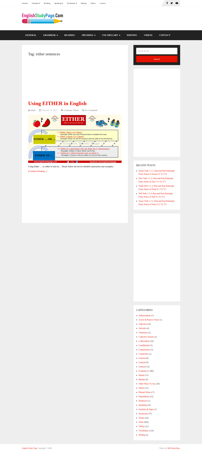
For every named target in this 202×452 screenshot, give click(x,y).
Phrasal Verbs (144, 392)
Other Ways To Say (147, 384)
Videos (93, 3)
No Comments (91, 110)
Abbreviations (145, 315)
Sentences (143, 401)
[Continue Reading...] (37, 171)
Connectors (143, 354)
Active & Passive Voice (149, 320)
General (25, 3)
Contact (103, 3)
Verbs (141, 422)
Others (76, 110)
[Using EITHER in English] (75, 139)
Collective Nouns (146, 337)
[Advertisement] (75, 79)
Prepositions (144, 396)
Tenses (141, 418)
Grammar (35, 3)
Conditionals (144, 345)
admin (33, 110)
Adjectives (143, 324)
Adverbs (142, 328)
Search (157, 59)
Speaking (57, 3)
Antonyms (143, 332)
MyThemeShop (174, 448)
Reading (47, 3)
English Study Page (29, 448)
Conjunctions (144, 349)
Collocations (144, 341)
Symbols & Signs (146, 409)
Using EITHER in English (57, 103)
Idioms (141, 375)
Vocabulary (71, 3)
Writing (83, 3)
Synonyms (143, 413)
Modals (142, 379)
